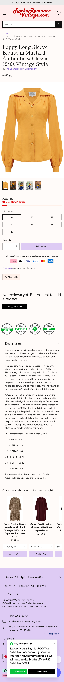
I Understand (19, 671)
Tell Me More (41, 671)
